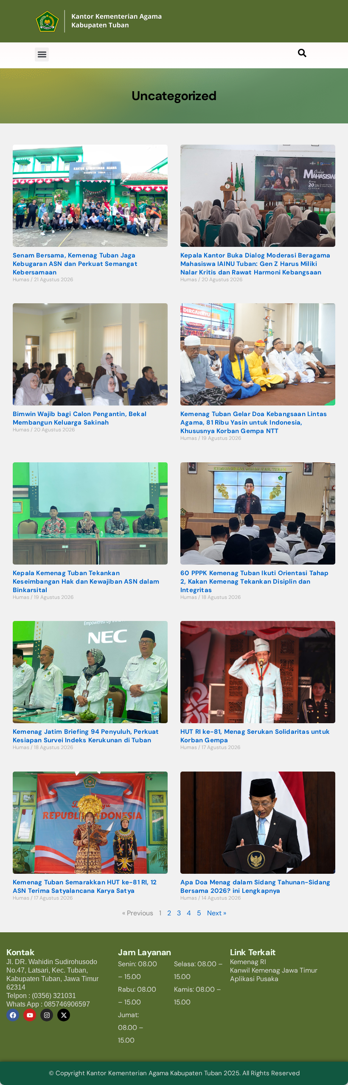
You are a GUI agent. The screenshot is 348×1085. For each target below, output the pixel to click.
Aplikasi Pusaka (254, 978)
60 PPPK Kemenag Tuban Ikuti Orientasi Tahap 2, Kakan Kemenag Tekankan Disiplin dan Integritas (254, 581)
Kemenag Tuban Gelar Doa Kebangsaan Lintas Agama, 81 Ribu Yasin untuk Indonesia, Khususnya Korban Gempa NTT (253, 422)
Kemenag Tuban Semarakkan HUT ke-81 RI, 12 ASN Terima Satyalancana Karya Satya (85, 886)
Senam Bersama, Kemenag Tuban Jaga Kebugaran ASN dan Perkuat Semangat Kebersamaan (75, 264)
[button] (42, 55)
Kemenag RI (248, 961)
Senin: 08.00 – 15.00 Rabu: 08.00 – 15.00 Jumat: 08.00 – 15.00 (137, 1002)
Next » (216, 913)
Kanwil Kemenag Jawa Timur (273, 970)
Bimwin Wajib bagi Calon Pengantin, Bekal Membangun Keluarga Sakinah (79, 418)
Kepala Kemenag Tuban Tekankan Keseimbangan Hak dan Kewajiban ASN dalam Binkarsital (86, 581)
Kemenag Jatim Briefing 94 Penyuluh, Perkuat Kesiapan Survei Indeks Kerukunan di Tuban (86, 735)
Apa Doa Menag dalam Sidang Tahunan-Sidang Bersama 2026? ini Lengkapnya (255, 886)
